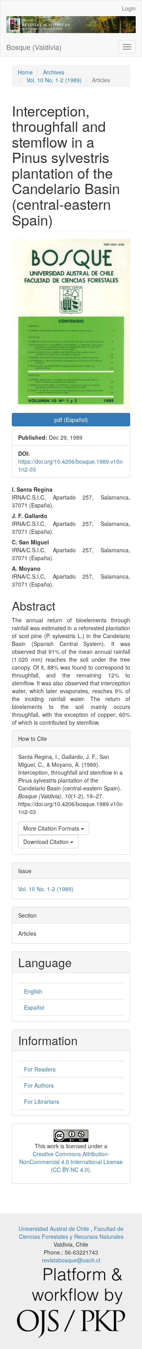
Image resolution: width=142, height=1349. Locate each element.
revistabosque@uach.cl (71, 1260)
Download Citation (46, 842)
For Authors (39, 1085)
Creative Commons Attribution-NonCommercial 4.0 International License (71, 1158)
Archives (53, 72)
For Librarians (41, 1101)
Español (34, 1007)
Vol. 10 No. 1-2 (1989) (54, 80)
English (33, 991)
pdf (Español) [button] (71, 420)
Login (129, 8)
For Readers (40, 1069)
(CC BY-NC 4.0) (70, 1169)
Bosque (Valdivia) (34, 47)
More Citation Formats (52, 828)
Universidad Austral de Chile (55, 1228)
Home (25, 72)
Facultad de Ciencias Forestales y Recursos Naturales (71, 1232)
